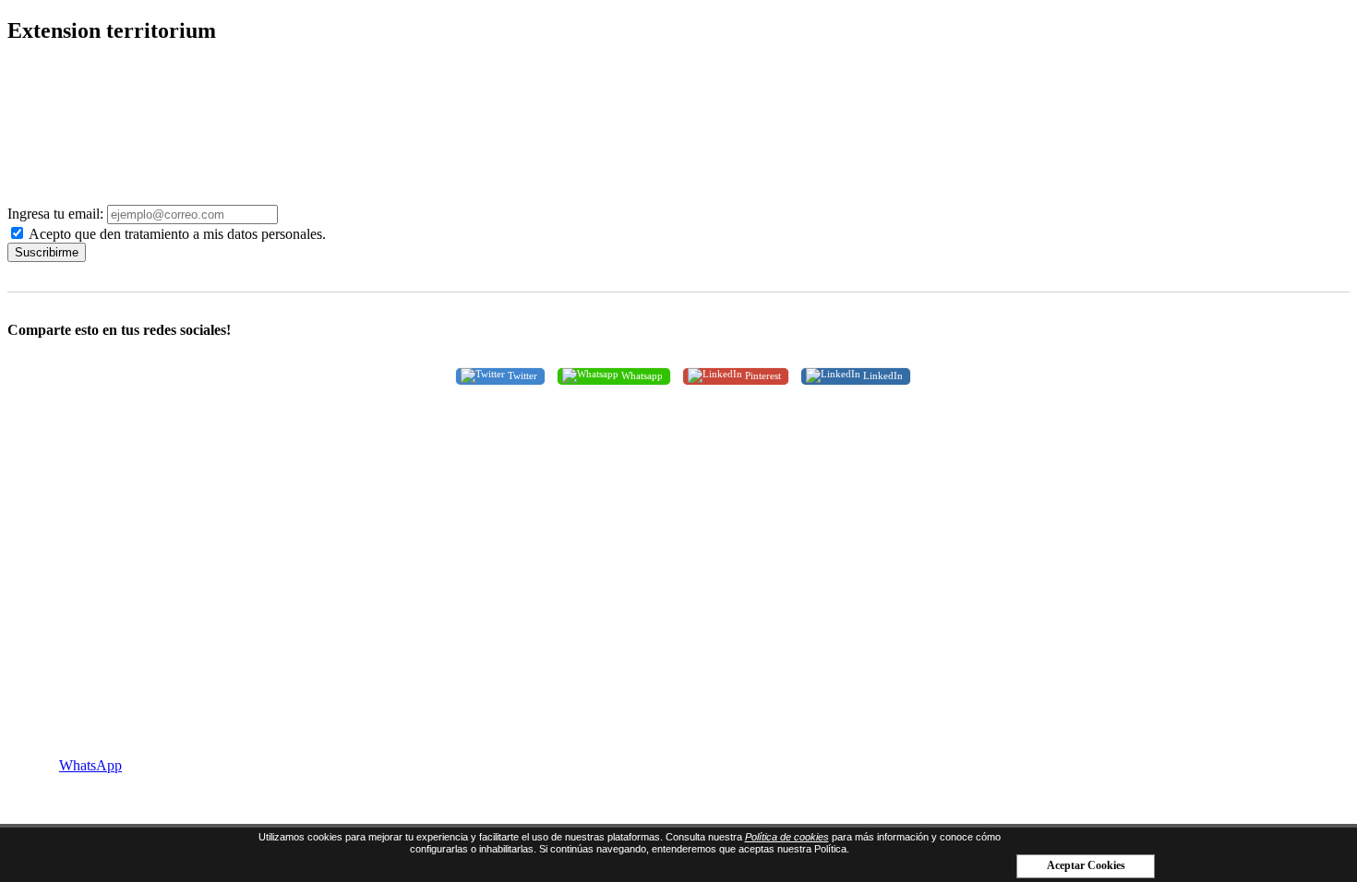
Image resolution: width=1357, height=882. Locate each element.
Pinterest (761, 374)
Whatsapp (640, 374)
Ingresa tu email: (55, 213)
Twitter (521, 374)
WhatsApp (90, 765)
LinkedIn (881, 374)
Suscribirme (46, 252)
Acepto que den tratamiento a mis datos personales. (176, 234)
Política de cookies (787, 836)
